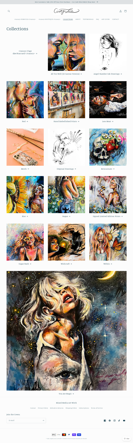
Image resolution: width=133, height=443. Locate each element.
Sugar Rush (24, 263)
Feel (24, 121)
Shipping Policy (71, 408)
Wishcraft (65, 263)
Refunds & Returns (56, 408)
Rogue (65, 216)
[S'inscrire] (43, 420)
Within (106, 263)
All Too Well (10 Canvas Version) (65, 74)
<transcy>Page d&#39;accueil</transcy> (24, 52)
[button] (9, 11)
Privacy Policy (43, 408)
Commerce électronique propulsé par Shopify (74, 438)
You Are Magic (65, 393)
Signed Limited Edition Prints (106, 216)
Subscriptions (84, 408)
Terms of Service (97, 408)
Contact (33, 408)
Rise (24, 216)
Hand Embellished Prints (65, 121)
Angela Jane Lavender (56, 438)
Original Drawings (65, 169)
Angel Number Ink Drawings (107, 74)
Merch (24, 169)
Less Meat (106, 121)
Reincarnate (106, 169)
